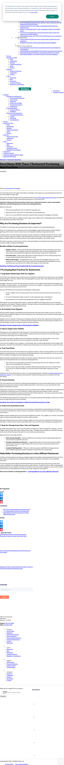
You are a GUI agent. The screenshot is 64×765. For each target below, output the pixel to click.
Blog (11, 79)
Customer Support (58, 92)
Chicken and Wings (15, 64)
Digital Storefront (22, 37)
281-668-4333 (8, 625)
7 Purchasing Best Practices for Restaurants (16, 511)
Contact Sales (11, 667)
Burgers (12, 67)
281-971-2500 (10, 623)
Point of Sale (14, 100)
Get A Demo (25, 89)
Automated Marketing (16, 115)
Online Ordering (15, 110)
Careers (12, 74)
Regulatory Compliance (17, 84)
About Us (9, 69)
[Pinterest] (32, 502)
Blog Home (3, 159)
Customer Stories (15, 83)
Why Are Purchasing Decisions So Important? (16, 509)
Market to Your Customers (24, 46)
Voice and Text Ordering (17, 98)
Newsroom (13, 81)
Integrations (13, 106)
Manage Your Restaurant (14, 96)
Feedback (13, 111)
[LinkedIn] (32, 499)
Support (9, 660)
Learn (8, 76)
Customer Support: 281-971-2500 (13, 155)
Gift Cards (13, 118)
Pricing (9, 56)
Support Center (11, 665)
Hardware (13, 101)
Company (9, 672)
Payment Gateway (12, 664)
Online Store (10, 662)
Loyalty (12, 116)
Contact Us (56, 91)
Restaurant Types (12, 57)
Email (5, 691)
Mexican (12, 62)
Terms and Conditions (21, 764)
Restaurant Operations (14, 159)
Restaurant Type (8, 123)
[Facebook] (32, 496)
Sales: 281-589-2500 (9, 156)
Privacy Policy (34, 12)
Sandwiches (13, 61)
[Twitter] (32, 494)
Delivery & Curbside (16, 103)
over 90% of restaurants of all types (45, 197)
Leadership (13, 73)
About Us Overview (15, 71)
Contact (9, 680)
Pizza (11, 59)
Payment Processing (16, 105)
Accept (52, 16)
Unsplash (17, 188)
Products (6, 95)
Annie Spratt (9, 188)
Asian (11, 66)
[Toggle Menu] (4, 628)
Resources (13, 78)
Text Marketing (14, 120)
